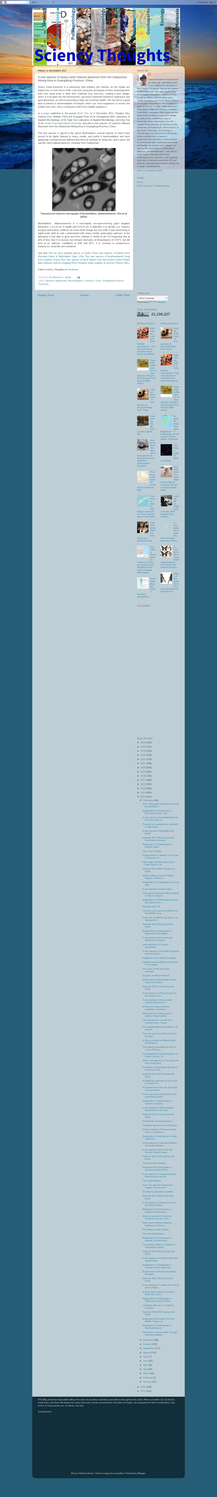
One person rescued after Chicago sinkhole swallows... (159, 1333)
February (148, 1377)
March (146, 1373)
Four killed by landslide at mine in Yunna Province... (159, 1048)
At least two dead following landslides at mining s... (155, 1007)
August (147, 1352)
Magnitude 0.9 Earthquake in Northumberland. (157, 1326)
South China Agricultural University (63, 123)
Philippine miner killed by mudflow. (159, 958)
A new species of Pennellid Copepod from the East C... (160, 952)
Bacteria (50, 281)
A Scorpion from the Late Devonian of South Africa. (160, 1088)
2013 (143, 796)
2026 (143, 742)
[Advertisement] (158, 239)
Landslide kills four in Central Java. (159, 1125)
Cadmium (89, 281)
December (148, 800)
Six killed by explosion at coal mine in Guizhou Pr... (159, 1082)
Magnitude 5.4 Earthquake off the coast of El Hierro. (159, 981)
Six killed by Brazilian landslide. (158, 1192)
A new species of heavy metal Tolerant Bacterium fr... (157, 1001)
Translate (160, 302)
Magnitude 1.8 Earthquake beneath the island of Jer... (160, 901)
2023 (143, 755)
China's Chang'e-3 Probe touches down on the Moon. (159, 1130)
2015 (143, 788)
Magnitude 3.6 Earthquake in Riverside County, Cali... (157, 812)
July (145, 1356)
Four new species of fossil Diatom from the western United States (95, 259)
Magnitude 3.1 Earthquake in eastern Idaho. (157, 845)
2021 (143, 763)
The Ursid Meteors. (152, 1181)
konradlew (119, 1473)
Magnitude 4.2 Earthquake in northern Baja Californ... (157, 1014)
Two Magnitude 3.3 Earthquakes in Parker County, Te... (159, 1055)
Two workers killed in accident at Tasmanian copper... (158, 1245)
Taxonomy (43, 284)
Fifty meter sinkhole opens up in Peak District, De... (158, 863)
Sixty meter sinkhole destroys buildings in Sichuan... (157, 1224)
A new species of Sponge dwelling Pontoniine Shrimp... (159, 1144)
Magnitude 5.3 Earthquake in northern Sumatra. (157, 1102)
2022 (143, 759)
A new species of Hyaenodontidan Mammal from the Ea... (159, 1175)
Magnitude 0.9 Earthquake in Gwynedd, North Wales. (157, 932)
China (98, 281)
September (149, 1348)
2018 (143, 776)
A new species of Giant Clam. (157, 889)
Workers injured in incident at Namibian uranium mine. (157, 1217)
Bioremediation (75, 281)
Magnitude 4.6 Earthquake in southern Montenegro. (157, 1210)
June (146, 1361)
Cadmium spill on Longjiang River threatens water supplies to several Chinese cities (85, 263)
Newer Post (46, 295)
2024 (143, 751)
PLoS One (83, 113)
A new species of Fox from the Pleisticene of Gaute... (157, 939)
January (147, 1382)
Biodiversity (61, 281)
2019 (143, 772)
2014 (143, 792)
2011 (143, 1391)
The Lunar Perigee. (152, 851)
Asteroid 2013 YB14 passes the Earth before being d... (158, 839)
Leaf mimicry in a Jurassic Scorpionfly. (155, 945)
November (148, 1340)
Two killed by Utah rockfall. (155, 1229)
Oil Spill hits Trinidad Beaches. (157, 1121)
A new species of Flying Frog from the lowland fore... (159, 994)
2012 (143, 1387)
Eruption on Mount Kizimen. (156, 975)
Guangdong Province (113, 281)
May (145, 1365)
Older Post (122, 295)
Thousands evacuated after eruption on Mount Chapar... (160, 894)
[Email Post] (78, 277)
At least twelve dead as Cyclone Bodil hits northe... (158, 1293)
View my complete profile (149, 170)
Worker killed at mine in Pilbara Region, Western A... (158, 876)
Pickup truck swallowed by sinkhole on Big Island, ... (160, 825)
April (145, 1369)
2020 (143, 767)
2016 (143, 784)
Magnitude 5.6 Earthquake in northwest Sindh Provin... (157, 1168)
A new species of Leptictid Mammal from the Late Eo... (160, 818)
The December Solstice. (154, 1163)
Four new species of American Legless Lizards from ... (157, 1186)
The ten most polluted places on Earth (69, 253)
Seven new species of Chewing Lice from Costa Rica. (160, 1061)
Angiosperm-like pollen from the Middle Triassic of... (158, 1320)
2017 (143, 780)
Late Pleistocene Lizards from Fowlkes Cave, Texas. (157, 1021)
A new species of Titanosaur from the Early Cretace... (159, 1203)
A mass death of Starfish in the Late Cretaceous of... (160, 856)
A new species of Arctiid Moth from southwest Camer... (159, 1095)
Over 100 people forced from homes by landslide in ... (160, 805)
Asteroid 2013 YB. (151, 906)
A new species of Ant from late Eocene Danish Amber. (157, 1151)
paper (47, 113)
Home (85, 295)
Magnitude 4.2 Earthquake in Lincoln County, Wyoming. (157, 1266)
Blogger (141, 1473)
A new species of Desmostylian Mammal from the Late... (157, 1109)
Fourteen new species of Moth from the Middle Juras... (160, 912)
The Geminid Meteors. (153, 1234)
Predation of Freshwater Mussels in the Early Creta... (160, 1068)
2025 (143, 747)
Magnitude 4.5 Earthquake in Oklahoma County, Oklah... (157, 1299)
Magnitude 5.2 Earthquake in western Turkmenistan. (157, 1239)
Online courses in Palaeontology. (153, 186)
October (147, 1344)
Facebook (73, 269)
